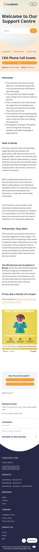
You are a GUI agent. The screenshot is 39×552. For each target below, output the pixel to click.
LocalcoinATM (6, 52)
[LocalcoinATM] (10, 4)
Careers (5, 500)
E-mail (4, 532)
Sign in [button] (33, 4)
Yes (20, 380)
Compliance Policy (8, 515)
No (20, 384)
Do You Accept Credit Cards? (12, 413)
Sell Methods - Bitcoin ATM (11, 483)
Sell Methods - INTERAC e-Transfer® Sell (17, 486)
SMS (3, 539)
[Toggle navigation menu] (28, 4)
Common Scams (31, 52)
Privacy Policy (7, 518)
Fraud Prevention (18, 52)
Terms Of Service (8, 521)
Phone (4, 535)
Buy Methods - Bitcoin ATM (12, 480)
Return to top (7, 393)
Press (4, 504)
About (4, 497)
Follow (19, 63)
